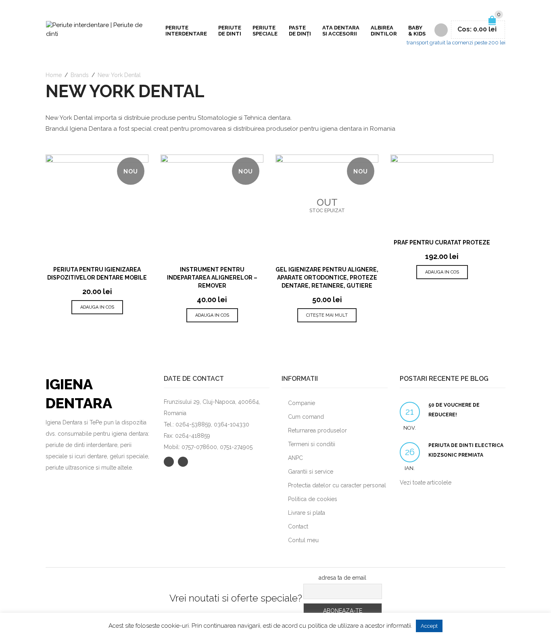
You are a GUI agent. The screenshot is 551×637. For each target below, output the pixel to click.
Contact (298, 526)
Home (54, 75)
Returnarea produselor (317, 430)
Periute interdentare (186, 31)
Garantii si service (310, 471)
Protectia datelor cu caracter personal (337, 485)
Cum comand (306, 417)
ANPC (295, 458)
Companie (301, 403)
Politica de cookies (312, 499)
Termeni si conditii (311, 444)
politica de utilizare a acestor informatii (359, 625)
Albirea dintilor (384, 31)
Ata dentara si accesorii (340, 31)
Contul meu (303, 540)
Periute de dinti (229, 31)
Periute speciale (265, 31)
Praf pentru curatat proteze (442, 242)
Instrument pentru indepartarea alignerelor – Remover (212, 277)
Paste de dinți (300, 31)
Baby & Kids (417, 31)
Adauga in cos (97, 307)
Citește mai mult (327, 315)
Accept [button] (429, 626)
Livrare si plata (306, 513)
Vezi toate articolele (425, 482)
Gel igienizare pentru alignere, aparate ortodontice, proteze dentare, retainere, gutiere (327, 277)
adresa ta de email (342, 577)
